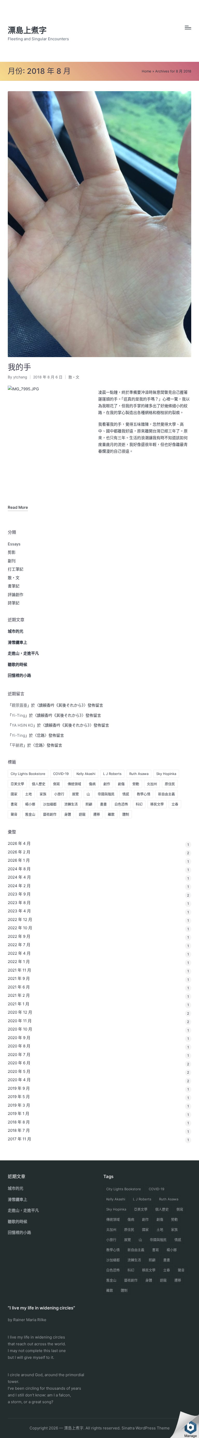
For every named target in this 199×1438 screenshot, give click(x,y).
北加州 (152, 784)
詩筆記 (13, 602)
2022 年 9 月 (19, 936)
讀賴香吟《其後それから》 (61, 705)
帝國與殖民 (106, 794)
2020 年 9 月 (19, 1037)
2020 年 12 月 (20, 1012)
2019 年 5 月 (19, 1096)
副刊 (12, 560)
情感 (125, 794)
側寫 (56, 784)
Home (146, 71)
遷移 (96, 814)
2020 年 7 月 (19, 1054)
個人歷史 (38, 784)
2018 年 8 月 (19, 1122)
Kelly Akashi (85, 774)
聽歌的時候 (17, 664)
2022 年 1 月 (19, 961)
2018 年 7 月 (19, 1130)
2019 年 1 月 (18, 1113)
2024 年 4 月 (19, 877)
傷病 (92, 784)
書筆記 (13, 586)
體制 (125, 814)
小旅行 (59, 794)
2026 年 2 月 (19, 852)
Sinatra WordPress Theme (146, 1428)
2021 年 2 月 (19, 995)
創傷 (121, 784)
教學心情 (143, 794)
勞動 (135, 784)
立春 (175, 804)
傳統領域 (74, 784)
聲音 (14, 814)
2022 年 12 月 (20, 919)
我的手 (19, 367)
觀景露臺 (19, 705)
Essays (14, 543)
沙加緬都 (49, 804)
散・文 (73, 377)
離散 (111, 814)
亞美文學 (17, 784)
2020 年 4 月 (19, 1079)
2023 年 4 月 (19, 910)
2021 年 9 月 (19, 978)
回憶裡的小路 (19, 675)
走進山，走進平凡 (23, 653)
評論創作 (15, 594)
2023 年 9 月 (19, 894)
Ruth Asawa (138, 774)
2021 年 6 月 (19, 987)
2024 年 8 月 (19, 868)
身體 (67, 814)
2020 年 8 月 (19, 1046)
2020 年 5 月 (19, 1071)
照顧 (89, 804)
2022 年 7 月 (19, 944)
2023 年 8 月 (19, 902)
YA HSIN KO (22, 725)
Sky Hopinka (166, 774)
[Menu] (188, 27)
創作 (106, 784)
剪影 (12, 552)
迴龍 (82, 814)
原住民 (170, 784)
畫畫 (103, 804)
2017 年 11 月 (19, 1138)
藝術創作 (49, 814)
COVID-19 (61, 774)
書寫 (14, 804)
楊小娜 (30, 804)
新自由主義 (166, 794)
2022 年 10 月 (20, 927)
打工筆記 (15, 569)
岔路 (41, 735)
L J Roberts (112, 774)
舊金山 (30, 814)
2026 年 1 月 (19, 860)
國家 (14, 794)
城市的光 (15, 631)
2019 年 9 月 (19, 1088)
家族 (43, 794)
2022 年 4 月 (19, 953)
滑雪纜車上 (17, 642)
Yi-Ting (18, 715)
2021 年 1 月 (18, 1003)
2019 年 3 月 (19, 1105)
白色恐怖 (121, 804)
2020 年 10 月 (20, 1029)
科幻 (139, 804)
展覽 (75, 794)
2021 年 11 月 (19, 970)
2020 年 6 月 (19, 1062)
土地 (28, 794)
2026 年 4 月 (19, 843)
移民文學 (157, 804)
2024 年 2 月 (19, 885)
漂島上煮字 (27, 30)
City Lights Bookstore (28, 774)
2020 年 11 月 (20, 1020)
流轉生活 (71, 804)
